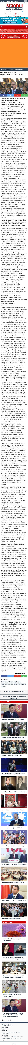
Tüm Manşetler (5, 1033)
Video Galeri (9, 16)
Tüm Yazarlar (5, 1035)
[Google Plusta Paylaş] (17, 95)
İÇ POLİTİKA (11, 69)
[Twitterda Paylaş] (10, 95)
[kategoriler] (26, 27)
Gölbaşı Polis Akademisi (20, 684)
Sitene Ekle (4, 1030)
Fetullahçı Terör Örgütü (7, 684)
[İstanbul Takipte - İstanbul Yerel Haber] (14, 6)
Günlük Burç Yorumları (7, 1025)
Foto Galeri (18, 16)
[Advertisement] (14, 53)
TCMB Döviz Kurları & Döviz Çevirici (11, 1032)
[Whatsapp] (24, 95)
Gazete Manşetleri (6, 1024)
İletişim (18, 14)
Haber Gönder (5, 1027)
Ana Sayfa (8, 14)
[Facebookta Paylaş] (3, 95)
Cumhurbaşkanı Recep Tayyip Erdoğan (10, 682)
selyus (14, 1044)
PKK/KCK (3, 686)
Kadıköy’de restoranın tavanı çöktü (14, 691)
